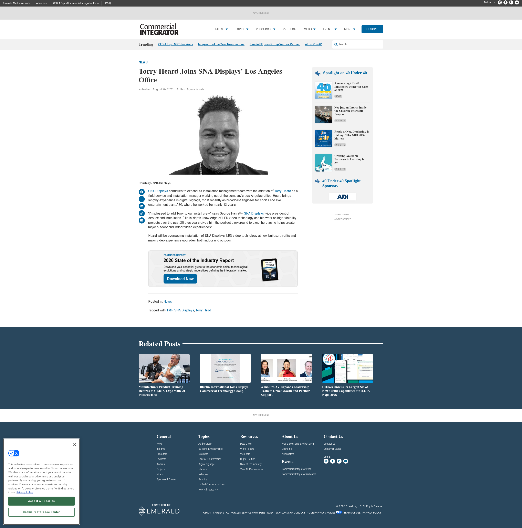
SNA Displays (158, 191)
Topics (240, 29)
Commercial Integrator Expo (296, 469)
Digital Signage (206, 464)
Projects (290, 29)
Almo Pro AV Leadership (321, 44)
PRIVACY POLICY (372, 512)
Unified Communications (211, 484)
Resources (264, 29)
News (143, 62)
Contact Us (329, 444)
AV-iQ (108, 3)
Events (328, 29)
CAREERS (218, 512)
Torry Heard (282, 191)
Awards (161, 464)
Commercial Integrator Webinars (299, 474)
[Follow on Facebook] (505, 2)
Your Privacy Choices (321, 512)
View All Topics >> (208, 489)
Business (203, 454)
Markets (202, 469)
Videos (160, 474)
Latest (220, 29)
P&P (170, 310)
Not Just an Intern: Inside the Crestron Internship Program (350, 110)
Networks (203, 474)
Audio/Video (204, 444)
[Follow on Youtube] (517, 2)
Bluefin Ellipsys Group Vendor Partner (275, 44)
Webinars (245, 454)
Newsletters (288, 454)
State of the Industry (251, 464)
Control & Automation (209, 459)
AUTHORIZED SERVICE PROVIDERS (245, 512)
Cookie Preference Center (41, 512)
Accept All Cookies (41, 501)
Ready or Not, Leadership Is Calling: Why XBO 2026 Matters (351, 135)
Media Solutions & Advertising (298, 444)
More (348, 29)
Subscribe (372, 29)
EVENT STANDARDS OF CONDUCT (286, 512)
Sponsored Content (167, 479)
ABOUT (207, 512)
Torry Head (203, 310)
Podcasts (161, 459)
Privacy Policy (25, 492)
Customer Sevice (332, 449)
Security (202, 479)
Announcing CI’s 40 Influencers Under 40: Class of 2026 (351, 86)
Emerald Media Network (16, 3)
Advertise (41, 3)
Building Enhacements (210, 449)
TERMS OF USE (352, 512)
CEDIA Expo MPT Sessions (175, 44)
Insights (340, 121)
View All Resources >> (251, 469)
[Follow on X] (500, 2)
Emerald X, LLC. (353, 506)
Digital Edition (247, 459)
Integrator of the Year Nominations (221, 44)
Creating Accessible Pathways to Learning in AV (349, 159)
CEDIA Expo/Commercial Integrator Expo (75, 3)
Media (308, 29)
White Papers (247, 449)
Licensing (287, 449)
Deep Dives (246, 444)
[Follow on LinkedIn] (511, 2)
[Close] (74, 444)
